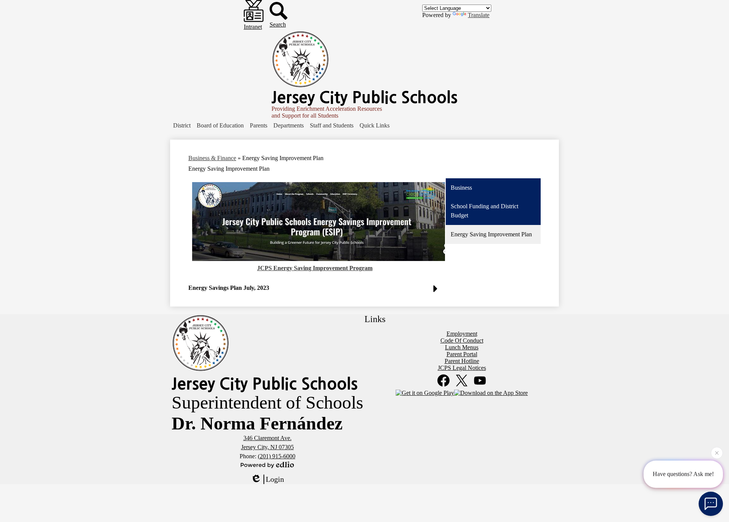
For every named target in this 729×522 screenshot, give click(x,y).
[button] (182, 125)
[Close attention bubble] (717, 451)
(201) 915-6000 (276, 456)
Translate (478, 15)
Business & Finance (212, 158)
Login (275, 479)
